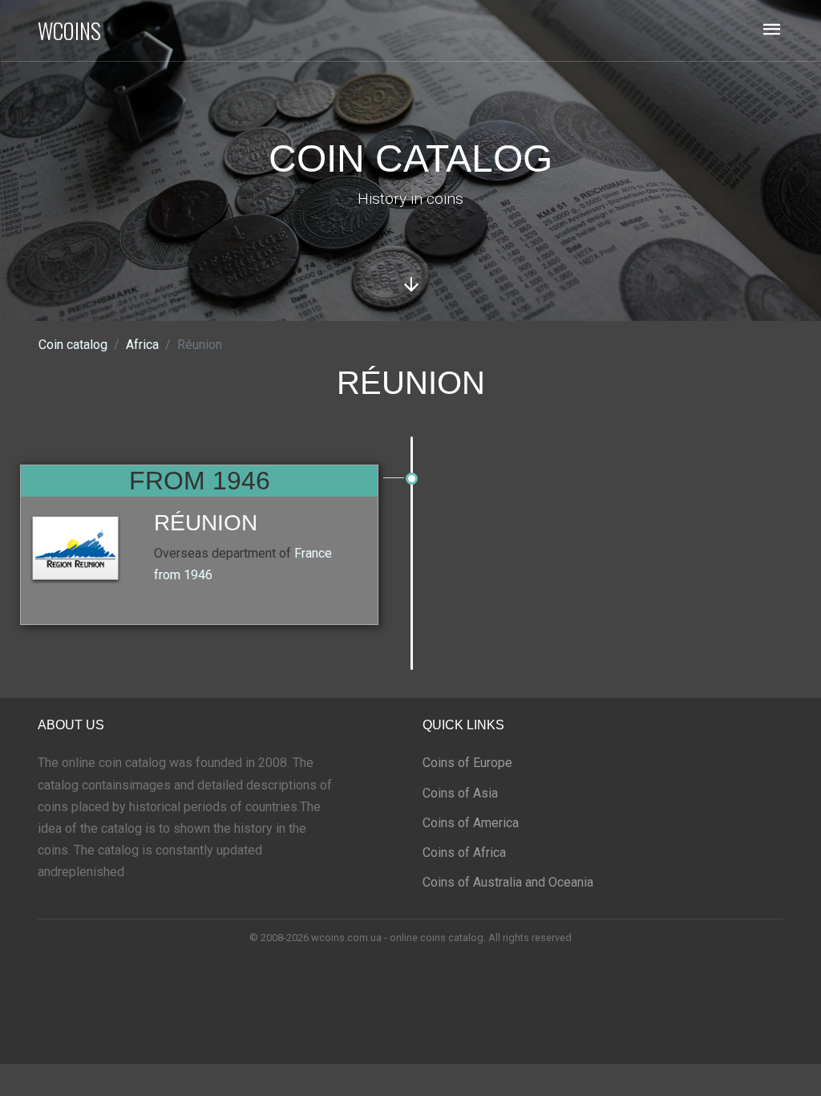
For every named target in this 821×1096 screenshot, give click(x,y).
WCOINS (69, 30)
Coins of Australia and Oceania (508, 882)
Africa (142, 344)
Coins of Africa (464, 852)
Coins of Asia (460, 793)
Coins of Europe (467, 762)
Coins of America (471, 822)
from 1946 (183, 575)
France (313, 553)
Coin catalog (72, 344)
